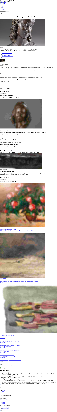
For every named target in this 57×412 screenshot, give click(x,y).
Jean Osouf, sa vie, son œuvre (6, 55)
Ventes (3, 6)
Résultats (3, 7)
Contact (3, 9)
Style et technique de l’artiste (6, 54)
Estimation (3, 8)
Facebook (3, 403)
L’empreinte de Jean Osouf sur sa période (7, 56)
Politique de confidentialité (5, 407)
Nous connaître (4, 390)
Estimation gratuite (3, 93)
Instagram (3, 402)
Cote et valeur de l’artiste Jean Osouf (7, 53)
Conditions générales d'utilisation (6, 408)
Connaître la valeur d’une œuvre (6, 57)
